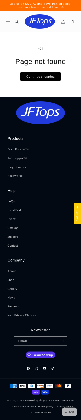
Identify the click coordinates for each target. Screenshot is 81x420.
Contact (13, 245)
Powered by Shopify (36, 400)
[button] (8, 21)
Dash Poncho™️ (18, 149)
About (12, 271)
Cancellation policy (23, 406)
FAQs (11, 201)
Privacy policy (65, 406)
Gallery (12, 288)
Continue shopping (40, 76)
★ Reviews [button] (77, 213)
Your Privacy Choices (22, 315)
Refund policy (45, 406)
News (11, 297)
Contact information (62, 400)
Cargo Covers (17, 167)
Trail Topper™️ (17, 158)
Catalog (13, 227)
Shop (11, 280)
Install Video (16, 210)
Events (12, 219)
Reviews (13, 306)
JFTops (20, 400)
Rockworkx (15, 175)
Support (13, 236)
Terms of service (42, 412)
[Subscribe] (62, 341)
